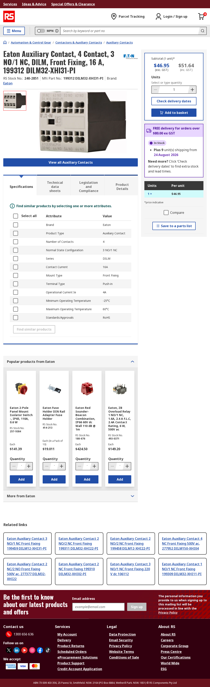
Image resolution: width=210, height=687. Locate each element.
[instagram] (32, 650)
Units (155, 77)
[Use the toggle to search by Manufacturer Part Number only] (56, 30)
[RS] (9, 16)
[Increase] (192, 89)
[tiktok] (48, 650)
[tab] (20, 185)
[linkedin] (17, 650)
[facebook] (40, 650)
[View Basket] (201, 16)
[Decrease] (156, 89)
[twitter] (9, 650)
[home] (5, 42)
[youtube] (24, 650)
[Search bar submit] (202, 31)
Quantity (17, 459)
